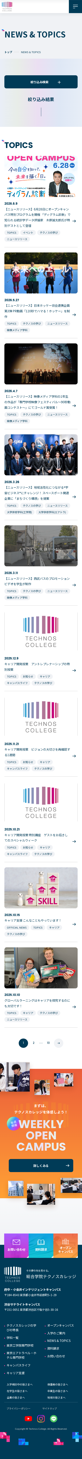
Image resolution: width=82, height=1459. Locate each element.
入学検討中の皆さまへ (20, 1384)
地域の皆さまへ (56, 1397)
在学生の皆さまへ (17, 1391)
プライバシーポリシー (18, 1408)
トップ (8, 52)
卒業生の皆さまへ (57, 1391)
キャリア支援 (15, 1373)
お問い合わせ (56, 1356)
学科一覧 (13, 1337)
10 (48, 1043)
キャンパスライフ (18, 1365)
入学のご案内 (56, 1333)
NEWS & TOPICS (59, 1340)
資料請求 (53, 1348)
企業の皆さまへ (16, 1397)
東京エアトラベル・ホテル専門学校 (21, 1355)
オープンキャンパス (60, 1325)
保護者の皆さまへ (57, 1384)
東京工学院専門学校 (20, 1345)
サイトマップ (49, 1408)
